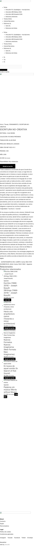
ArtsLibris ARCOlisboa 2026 (14, 12)
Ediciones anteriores (11, 16)
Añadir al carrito (8, 166)
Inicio (1, 124)
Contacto (2, 521)
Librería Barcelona (9, 21)
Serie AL (8, 25)
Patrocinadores (4, 526)
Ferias (5, 7)
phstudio (7, 544)
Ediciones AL (7, 23)
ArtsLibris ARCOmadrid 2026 (14, 14)
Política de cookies (5, 531)
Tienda (6, 124)
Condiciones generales (6, 534)
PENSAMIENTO (13, 124)
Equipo (2, 523)
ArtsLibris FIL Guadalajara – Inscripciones (18, 9)
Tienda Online (8, 19)
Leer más (7, 300)
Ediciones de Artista (11, 28)
